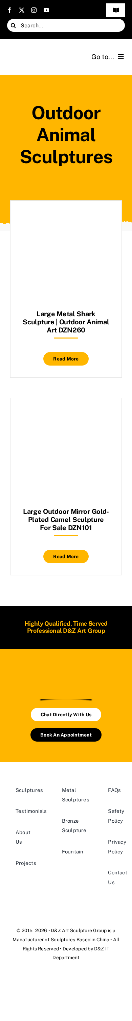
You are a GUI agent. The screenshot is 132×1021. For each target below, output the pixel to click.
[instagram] (34, 10)
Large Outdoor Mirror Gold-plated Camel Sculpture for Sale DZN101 (66, 519)
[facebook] (9, 10)
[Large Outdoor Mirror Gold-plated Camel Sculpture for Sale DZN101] (66, 415)
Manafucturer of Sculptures (44, 939)
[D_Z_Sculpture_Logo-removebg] (66, 671)
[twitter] (21, 10)
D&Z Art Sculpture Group (79, 930)
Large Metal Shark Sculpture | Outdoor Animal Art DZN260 (66, 322)
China (102, 939)
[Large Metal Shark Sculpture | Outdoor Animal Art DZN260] (66, 217)
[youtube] (46, 10)
